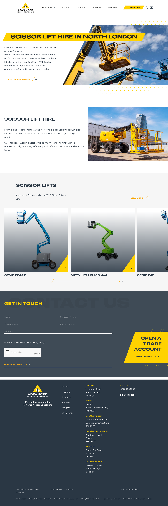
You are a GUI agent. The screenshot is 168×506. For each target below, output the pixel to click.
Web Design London (129, 489)
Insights (113, 7)
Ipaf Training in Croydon (101, 499)
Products (47, 7)
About (81, 7)
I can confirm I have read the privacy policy (24, 342)
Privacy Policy (56, 489)
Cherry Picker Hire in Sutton (80, 499)
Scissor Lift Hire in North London (123, 499)
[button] (122, 281)
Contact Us (134, 7)
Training (65, 7)
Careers (96, 7)
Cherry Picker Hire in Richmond (29, 499)
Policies (69, 489)
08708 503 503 (127, 389)
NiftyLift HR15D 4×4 (89, 275)
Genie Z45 (145, 275)
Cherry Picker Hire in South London (56, 499)
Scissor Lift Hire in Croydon (147, 499)
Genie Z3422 (15, 275)
